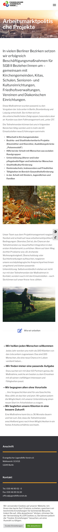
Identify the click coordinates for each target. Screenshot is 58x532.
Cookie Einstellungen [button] (14, 526)
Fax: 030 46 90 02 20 (12, 492)
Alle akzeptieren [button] (34, 526)
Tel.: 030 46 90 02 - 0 (12, 488)
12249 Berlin (8, 465)
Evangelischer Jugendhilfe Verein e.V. (18, 458)
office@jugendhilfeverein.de (15, 496)
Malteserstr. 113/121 (11, 461)
